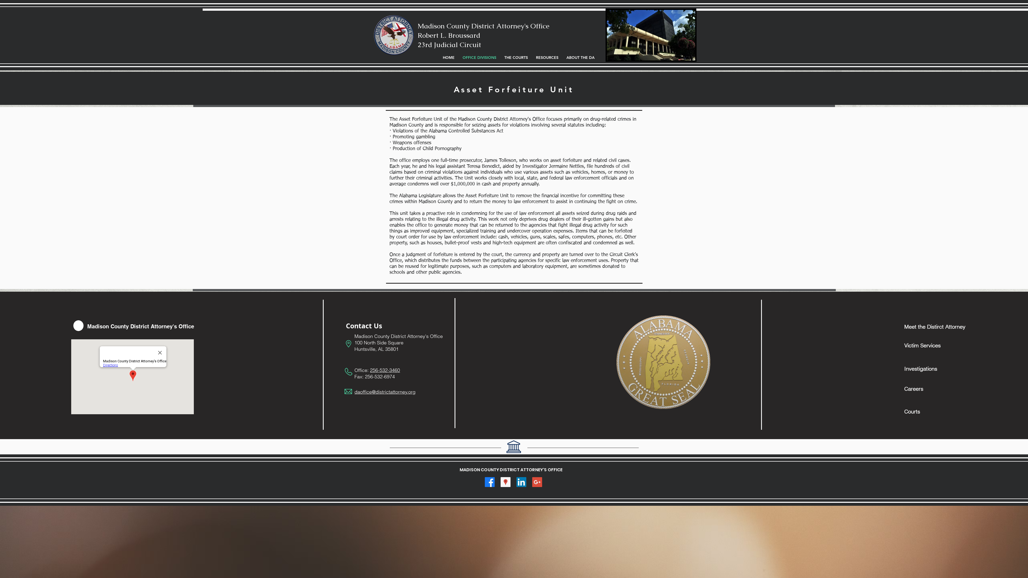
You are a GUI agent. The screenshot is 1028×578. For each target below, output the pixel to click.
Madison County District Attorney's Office (483, 26)
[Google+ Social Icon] (537, 482)
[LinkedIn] (521, 482)
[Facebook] (490, 482)
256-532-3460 (385, 370)
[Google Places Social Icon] (506, 482)
